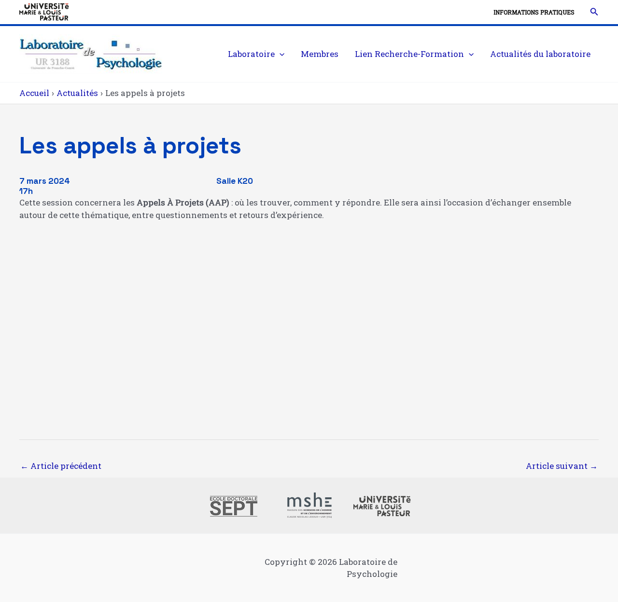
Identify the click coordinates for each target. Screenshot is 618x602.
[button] (594, 12)
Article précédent (60, 465)
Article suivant (562, 465)
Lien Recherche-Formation (409, 53)
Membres (319, 53)
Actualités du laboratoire (540, 53)
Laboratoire (251, 53)
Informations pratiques (534, 12)
